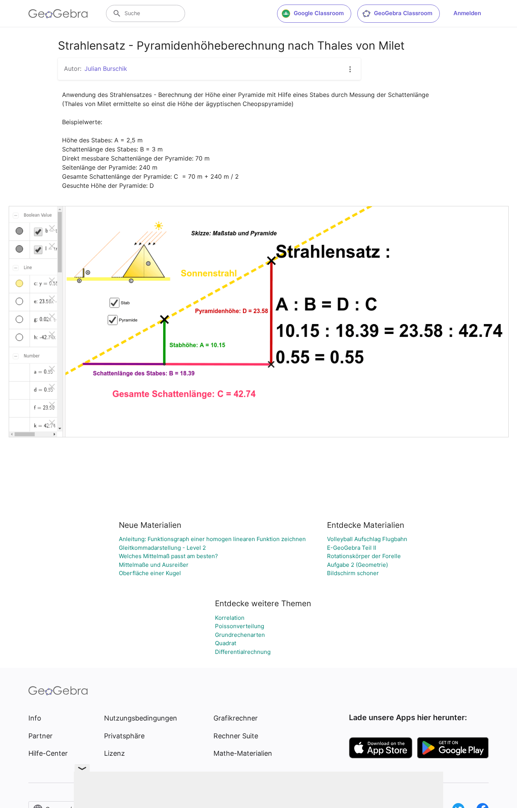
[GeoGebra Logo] (58, 13)
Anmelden (467, 13)
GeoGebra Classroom (403, 13)
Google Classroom (319, 13)
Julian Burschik (105, 68)
